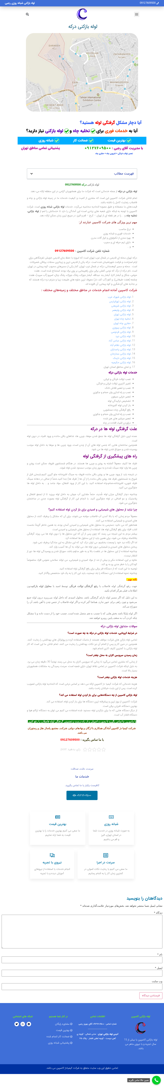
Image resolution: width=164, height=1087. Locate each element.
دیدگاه (158, 912)
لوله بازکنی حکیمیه (121, 362)
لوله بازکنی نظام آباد (120, 345)
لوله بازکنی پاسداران (121, 349)
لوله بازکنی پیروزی (121, 328)
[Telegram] (29, 1024)
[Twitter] (16, 1024)
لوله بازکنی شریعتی (121, 306)
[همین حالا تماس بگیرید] (156, 1080)
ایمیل (158, 968)
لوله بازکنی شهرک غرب (119, 297)
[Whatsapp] (22, 1024)
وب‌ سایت (157, 981)
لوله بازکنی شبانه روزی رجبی (20, 3)
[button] (136, 14)
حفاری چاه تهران (122, 323)
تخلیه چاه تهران (122, 319)
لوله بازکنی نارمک (122, 358)
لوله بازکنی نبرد (123, 336)
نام (159, 954)
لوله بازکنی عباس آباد (120, 341)
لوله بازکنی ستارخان (120, 354)
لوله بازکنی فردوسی (121, 332)
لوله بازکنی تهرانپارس (120, 301)
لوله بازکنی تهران (122, 314)
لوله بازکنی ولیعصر (121, 310)
